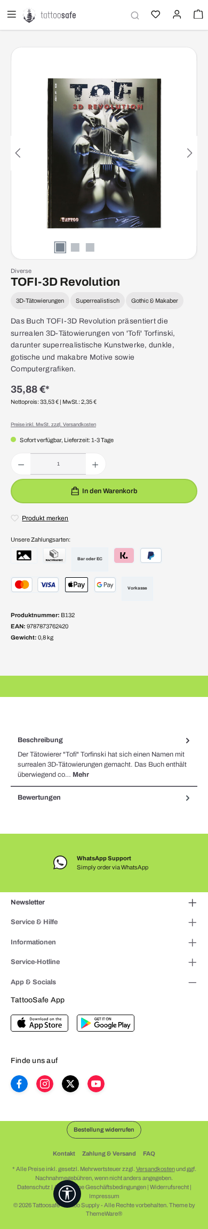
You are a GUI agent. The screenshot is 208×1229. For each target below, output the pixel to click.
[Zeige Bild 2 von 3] (75, 247)
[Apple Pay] (77, 585)
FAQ (149, 1153)
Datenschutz (33, 1187)
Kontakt (64, 1153)
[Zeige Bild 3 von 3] (90, 247)
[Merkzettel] (154, 15)
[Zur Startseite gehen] (49, 15)
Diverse (21, 271)
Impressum (104, 1196)
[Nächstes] (189, 153)
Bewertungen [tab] (39, 797)
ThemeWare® (104, 1213)
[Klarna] (124, 555)
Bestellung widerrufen (104, 1129)
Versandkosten (155, 1169)
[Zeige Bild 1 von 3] (60, 247)
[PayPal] (151, 555)
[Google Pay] (105, 585)
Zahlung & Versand (109, 1153)
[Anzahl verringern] (21, 464)
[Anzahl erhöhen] (95, 464)
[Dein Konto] (176, 15)
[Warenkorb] (197, 15)
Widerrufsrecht (169, 1187)
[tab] (104, 757)
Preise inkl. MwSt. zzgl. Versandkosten (53, 424)
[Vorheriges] (19, 153)
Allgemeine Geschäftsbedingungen (100, 1187)
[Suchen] (133, 15)
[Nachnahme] (54, 555)
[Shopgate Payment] (24, 555)
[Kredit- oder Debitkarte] (35, 585)
